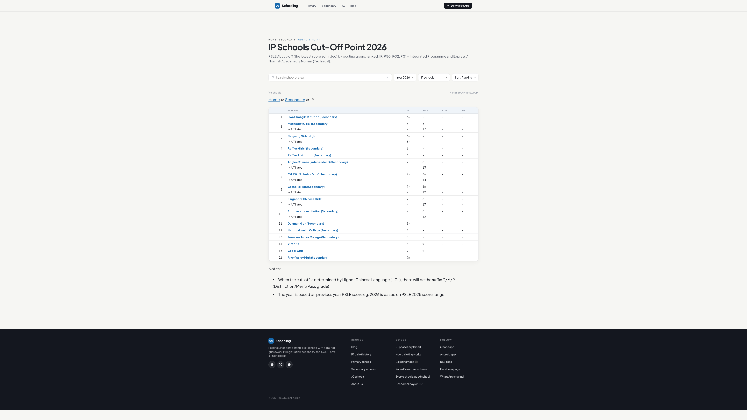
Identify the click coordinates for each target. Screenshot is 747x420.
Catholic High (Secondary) (306, 186)
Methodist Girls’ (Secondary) (308, 123)
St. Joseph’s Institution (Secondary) (313, 211)
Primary (311, 5)
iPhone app (447, 347)
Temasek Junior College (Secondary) (313, 237)
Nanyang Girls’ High (301, 136)
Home (272, 39)
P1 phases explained (408, 347)
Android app (448, 354)
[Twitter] (280, 364)
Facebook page (450, 369)
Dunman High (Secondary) (306, 223)
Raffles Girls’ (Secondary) (306, 148)
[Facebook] (271, 364)
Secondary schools (363, 369)
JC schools (358, 376)
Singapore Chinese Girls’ (305, 199)
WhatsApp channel (452, 376)
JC (343, 5)
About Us (357, 384)
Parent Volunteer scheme (411, 369)
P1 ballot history (361, 354)
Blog (353, 5)
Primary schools (361, 361)
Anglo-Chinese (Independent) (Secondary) (318, 162)
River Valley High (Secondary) (308, 257)
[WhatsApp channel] (289, 364)
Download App (460, 5)
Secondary (329, 5)
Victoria (293, 244)
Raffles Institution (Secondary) (309, 155)
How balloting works (408, 354)
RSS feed (446, 361)
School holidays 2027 (409, 384)
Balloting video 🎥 (407, 361)
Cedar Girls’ (296, 250)
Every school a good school (413, 376)
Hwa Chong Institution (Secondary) (312, 117)
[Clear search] (387, 77)
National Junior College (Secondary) (313, 230)
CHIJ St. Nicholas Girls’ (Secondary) (312, 174)
